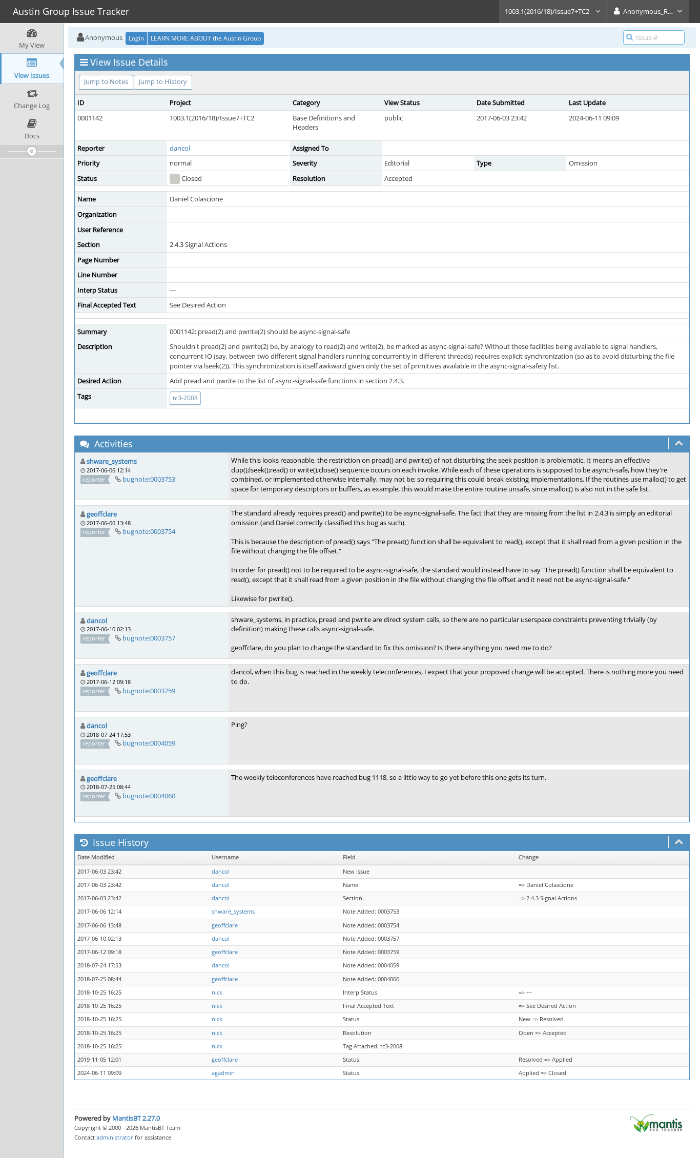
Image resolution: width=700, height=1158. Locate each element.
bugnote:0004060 (148, 795)
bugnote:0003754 (148, 531)
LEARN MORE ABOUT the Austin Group (206, 38)
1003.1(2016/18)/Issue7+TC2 (547, 11)
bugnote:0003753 (148, 479)
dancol (180, 148)
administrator (114, 1137)
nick (217, 992)
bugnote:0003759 (148, 690)
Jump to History (163, 81)
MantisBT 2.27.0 (136, 1118)
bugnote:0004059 (148, 743)
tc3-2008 (185, 398)
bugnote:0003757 (148, 638)
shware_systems (112, 461)
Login (136, 38)
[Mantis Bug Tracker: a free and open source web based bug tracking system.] (656, 1122)
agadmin (223, 1073)
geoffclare (102, 514)
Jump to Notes (106, 81)
